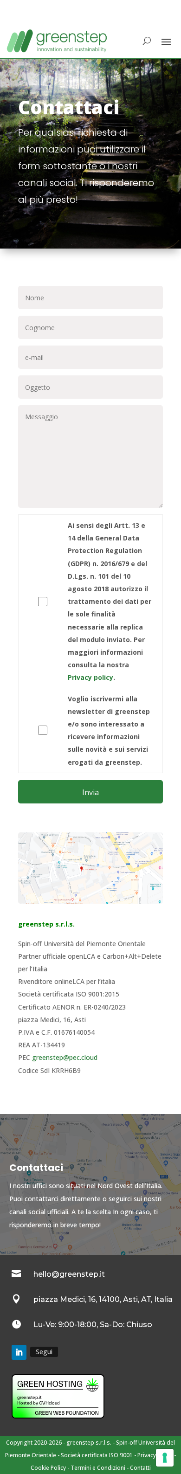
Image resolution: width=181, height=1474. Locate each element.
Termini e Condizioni (98, 1468)
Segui (44, 1351)
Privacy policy (90, 677)
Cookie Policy (48, 1468)
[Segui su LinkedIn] (19, 1352)
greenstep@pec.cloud (64, 1057)
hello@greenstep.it (69, 1274)
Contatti (140, 1468)
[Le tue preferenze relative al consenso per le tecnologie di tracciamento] (165, 1458)
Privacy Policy (155, 1455)
